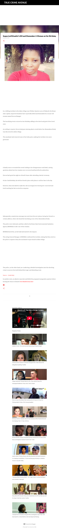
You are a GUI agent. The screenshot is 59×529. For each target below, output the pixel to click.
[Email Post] (4, 285)
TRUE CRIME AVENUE (15, 2)
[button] (4, 41)
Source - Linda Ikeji (8, 275)
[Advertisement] (29, 10)
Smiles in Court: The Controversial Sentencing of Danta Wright (27, 346)
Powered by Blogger (30, 524)
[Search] (57, 2)
